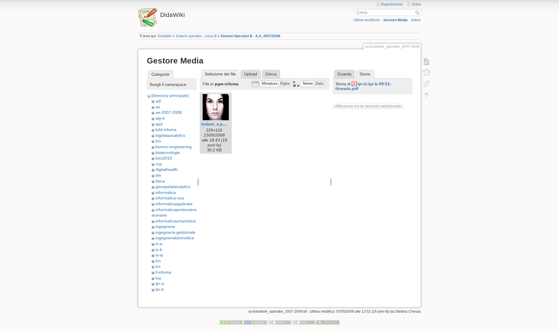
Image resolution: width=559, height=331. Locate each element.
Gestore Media (395, 20)
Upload (250, 74)
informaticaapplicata (173, 203)
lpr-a (159, 283)
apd (158, 124)
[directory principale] (170, 95)
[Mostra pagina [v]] (426, 61)
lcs (157, 266)
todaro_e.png (214, 124)
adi (158, 101)
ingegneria (165, 226)
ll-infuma (163, 272)
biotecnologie (167, 152)
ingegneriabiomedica (174, 238)
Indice (416, 20)
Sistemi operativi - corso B (196, 36)
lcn (158, 261)
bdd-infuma (165, 129)
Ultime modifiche (366, 20)
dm (158, 175)
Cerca (418, 12)
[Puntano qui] (426, 83)
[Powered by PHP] (255, 322)
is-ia (159, 255)
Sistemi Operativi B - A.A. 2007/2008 (250, 36)
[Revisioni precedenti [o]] (426, 72)
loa (158, 278)
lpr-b (159, 289)
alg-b (160, 118)
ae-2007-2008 (168, 112)
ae (157, 107)
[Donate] (231, 322)
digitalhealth (166, 169)
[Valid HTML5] (279, 322)
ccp (158, 164)
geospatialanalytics (172, 186)
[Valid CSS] (303, 322)
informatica (165, 192)
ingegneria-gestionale (175, 232)
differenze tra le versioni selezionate (368, 106)
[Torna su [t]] (426, 94)
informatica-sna (169, 198)
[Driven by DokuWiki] (327, 322)
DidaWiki (165, 36)
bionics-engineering (173, 146)
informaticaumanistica (175, 221)
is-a (158, 243)
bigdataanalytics (170, 135)
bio (158, 141)
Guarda (344, 74)
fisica (160, 181)
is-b (158, 249)
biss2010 (163, 158)
